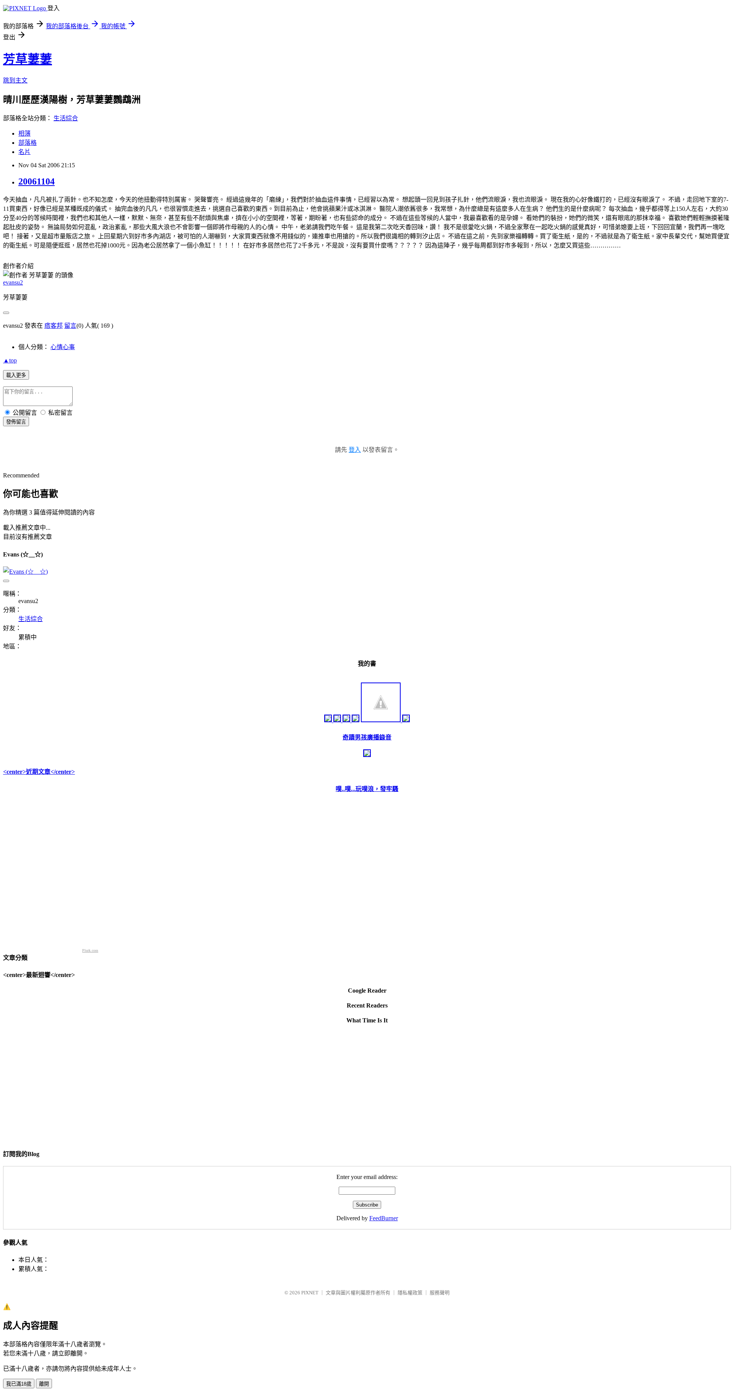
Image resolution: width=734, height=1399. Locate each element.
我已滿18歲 (18, 1384)
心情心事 (62, 347)
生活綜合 (66, 118)
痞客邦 (53, 325)
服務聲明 (440, 1292)
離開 (44, 1384)
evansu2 (13, 282)
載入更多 (16, 375)
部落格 (27, 142)
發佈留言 (16, 422)
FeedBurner (383, 1218)
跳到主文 (15, 80)
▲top (10, 360)
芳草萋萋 (27, 59)
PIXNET (309, 1292)
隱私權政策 (410, 1292)
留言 (70, 325)
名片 (24, 152)
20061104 (36, 181)
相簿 (24, 133)
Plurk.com (90, 950)
